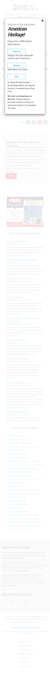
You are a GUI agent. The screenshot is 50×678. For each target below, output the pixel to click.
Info (17, 76)
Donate (16, 65)
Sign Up (17, 51)
